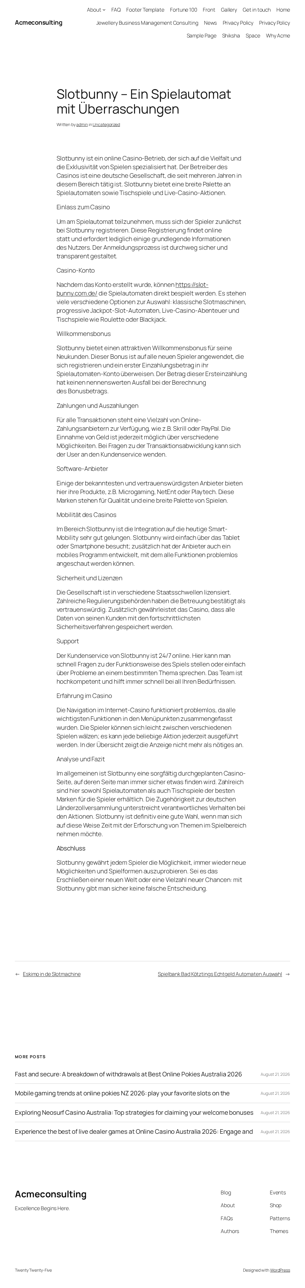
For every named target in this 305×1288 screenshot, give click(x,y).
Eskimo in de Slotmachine (52, 973)
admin (82, 124)
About (94, 9)
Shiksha (231, 35)
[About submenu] (103, 9)
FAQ (116, 9)
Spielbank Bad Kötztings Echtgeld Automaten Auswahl (220, 973)
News (210, 22)
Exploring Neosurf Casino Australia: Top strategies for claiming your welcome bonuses (134, 1112)
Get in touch (257, 9)
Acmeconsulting (38, 22)
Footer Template (145, 9)
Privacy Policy (238, 22)
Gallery (229, 9)
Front (209, 9)
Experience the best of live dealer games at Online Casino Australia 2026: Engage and (134, 1131)
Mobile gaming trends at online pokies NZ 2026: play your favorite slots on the (122, 1093)
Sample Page (202, 35)
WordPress (280, 1270)
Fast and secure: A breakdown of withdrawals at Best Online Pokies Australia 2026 (128, 1074)
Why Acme (278, 35)
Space (253, 35)
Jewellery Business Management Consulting (147, 22)
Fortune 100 (183, 9)
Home (283, 9)
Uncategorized (106, 124)
